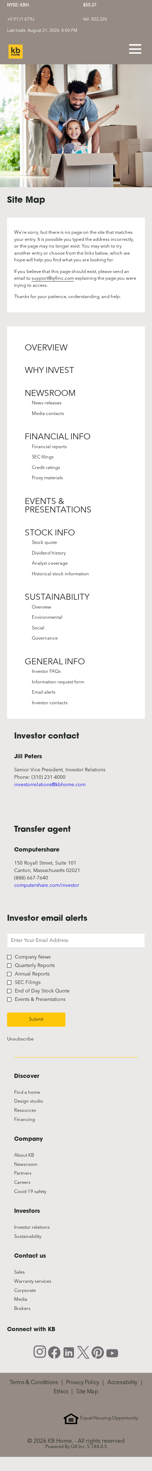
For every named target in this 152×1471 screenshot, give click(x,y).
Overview (46, 348)
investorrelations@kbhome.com (50, 784)
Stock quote (44, 542)
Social (38, 628)
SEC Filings (28, 982)
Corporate (33, 1291)
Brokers (30, 1309)
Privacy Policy (82, 1383)
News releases (47, 403)
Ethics (61, 1392)
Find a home (35, 1093)
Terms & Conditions (34, 1383)
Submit (36, 1019)
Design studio (36, 1101)
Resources (33, 1111)
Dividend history (49, 553)
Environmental (47, 617)
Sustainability (57, 597)
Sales (27, 1272)
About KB (32, 1155)
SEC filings (43, 457)
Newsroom (50, 394)
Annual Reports (32, 974)
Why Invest (49, 371)
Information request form (58, 682)
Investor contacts (50, 703)
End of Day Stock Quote (42, 991)
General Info (55, 662)
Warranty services (41, 1282)
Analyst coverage (50, 563)
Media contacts (48, 413)
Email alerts (43, 692)
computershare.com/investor (46, 885)
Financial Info (57, 437)
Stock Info (50, 533)
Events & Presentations (58, 506)
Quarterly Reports (35, 965)
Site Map (87, 1392)
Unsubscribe (20, 1039)
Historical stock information (60, 574)
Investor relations (40, 1227)
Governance (45, 638)
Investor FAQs (46, 671)
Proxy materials (47, 478)
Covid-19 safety (38, 1192)
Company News (33, 957)
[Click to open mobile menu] (135, 48)
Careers (30, 1183)
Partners (31, 1173)
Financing (32, 1120)
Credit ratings (46, 467)
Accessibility (122, 1383)
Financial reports (49, 447)
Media (28, 1300)
